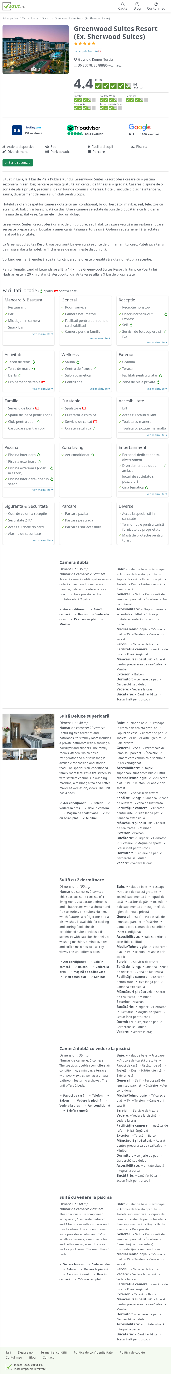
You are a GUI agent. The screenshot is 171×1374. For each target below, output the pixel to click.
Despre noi (26, 1352)
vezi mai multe (42, 334)
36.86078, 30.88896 (99, 65)
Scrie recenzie (19, 162)
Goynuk (46, 18)
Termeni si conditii (54, 1352)
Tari (24, 18)
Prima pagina (10, 18)
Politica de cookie (132, 1352)
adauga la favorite (86, 51)
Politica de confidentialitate (93, 1352)
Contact (48, 1357)
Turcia (34, 18)
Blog (32, 1357)
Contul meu (14, 1357)
